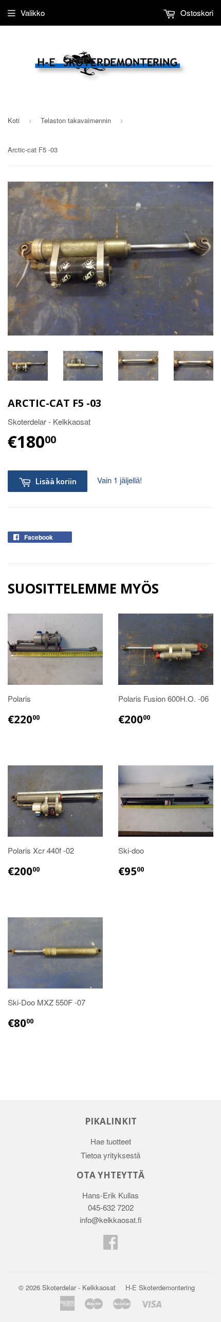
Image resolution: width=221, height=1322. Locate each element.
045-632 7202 (111, 1207)
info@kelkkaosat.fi (111, 1219)
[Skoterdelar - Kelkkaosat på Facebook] (110, 1244)
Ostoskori (195, 12)
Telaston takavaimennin (76, 120)
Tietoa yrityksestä (110, 1155)
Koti (14, 120)
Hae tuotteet (110, 1141)
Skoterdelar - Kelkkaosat (79, 1287)
